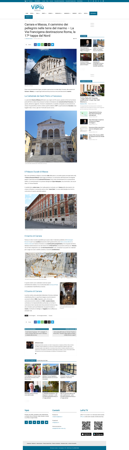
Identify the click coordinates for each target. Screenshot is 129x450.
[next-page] (28, 401)
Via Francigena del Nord (42, 315)
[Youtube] (103, 1)
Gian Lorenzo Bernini (66, 241)
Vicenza (50, 13)
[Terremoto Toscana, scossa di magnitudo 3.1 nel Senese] (68, 369)
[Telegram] (52, 44)
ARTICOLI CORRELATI (31, 360)
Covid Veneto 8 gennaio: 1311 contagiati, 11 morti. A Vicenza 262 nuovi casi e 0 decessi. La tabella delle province (36, 333)
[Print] (49, 44)
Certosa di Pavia (53, 284)
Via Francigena (32, 315)
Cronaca (95, 60)
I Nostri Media (79, 1)
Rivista (85, 13)
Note (80, 13)
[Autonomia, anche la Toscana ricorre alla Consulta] (33, 386)
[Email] (45, 44)
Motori (82, 95)
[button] (89, 1)
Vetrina (95, 46)
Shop (47, 1)
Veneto (43, 13)
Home (27, 13)
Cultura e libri (34, 21)
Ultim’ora (26, 374)
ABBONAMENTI (93, 13)
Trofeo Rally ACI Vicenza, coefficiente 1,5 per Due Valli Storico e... (90, 100)
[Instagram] (93, 1)
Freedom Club (29, 16)
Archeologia (63, 391)
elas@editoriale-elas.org (58, 428)
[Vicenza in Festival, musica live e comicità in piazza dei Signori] (86, 57)
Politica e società (84, 46)
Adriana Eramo (29, 38)
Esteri (31, 13)
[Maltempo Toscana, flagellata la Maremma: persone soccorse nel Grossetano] (50, 369)
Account (51, 1)
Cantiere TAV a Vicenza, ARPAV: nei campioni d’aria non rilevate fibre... (98, 49)
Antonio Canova (29, 243)
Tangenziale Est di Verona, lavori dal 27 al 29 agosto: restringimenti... (95, 114)
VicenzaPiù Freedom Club (71, 1)
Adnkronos (66, 13)
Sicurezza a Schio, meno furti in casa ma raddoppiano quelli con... (96, 129)
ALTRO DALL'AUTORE (42, 360)
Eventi (82, 60)
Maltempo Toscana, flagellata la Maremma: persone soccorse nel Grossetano (49, 378)
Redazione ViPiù (83, 103)
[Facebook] (91, 1)
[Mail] (96, 1)
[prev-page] (26, 401)
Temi (30, 21)
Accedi (43, 1)
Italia (37, 13)
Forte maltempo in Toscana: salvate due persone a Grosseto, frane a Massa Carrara (32, 378)
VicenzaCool (58, 13)
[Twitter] (101, 1)
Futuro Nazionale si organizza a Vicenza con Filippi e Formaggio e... (85, 49)
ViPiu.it (82, 416)
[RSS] (98, 1)
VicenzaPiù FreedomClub (59, 1)
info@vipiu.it (55, 422)
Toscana (50, 315)
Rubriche (74, 13)
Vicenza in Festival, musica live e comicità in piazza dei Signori (85, 63)
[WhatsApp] (42, 44)
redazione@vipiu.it (57, 416)
